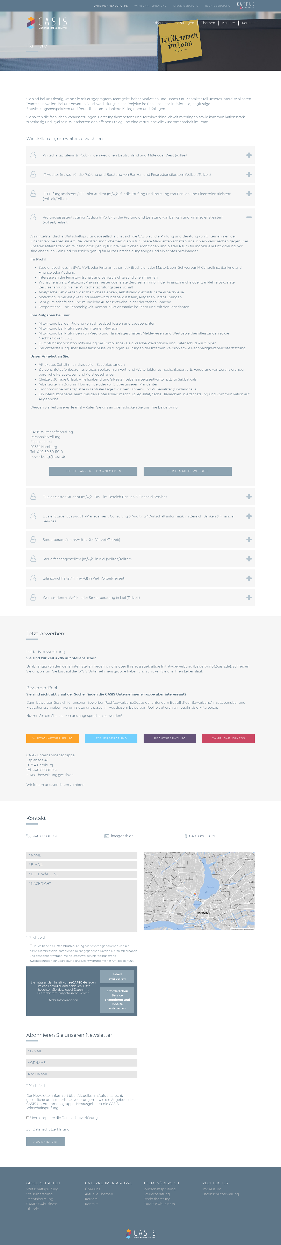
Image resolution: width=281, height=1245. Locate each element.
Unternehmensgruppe (111, 5)
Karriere (228, 23)
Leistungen (184, 23)
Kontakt (248, 23)
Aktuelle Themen (99, 1194)
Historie (32, 1209)
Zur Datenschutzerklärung (48, 1129)
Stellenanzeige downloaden (93, 471)
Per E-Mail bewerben (187, 471)
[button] (81, 874)
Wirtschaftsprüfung (150, 5)
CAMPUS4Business (228, 738)
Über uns (160, 23)
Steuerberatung (186, 5)
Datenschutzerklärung (69, 946)
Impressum (211, 1189)
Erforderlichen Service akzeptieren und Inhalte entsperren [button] (117, 999)
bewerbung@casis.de (48, 457)
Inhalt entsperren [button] (117, 976)
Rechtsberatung (217, 5)
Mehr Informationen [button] (63, 1000)
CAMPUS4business (42, 1204)
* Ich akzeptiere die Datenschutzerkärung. (63, 1118)
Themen (208, 23)
